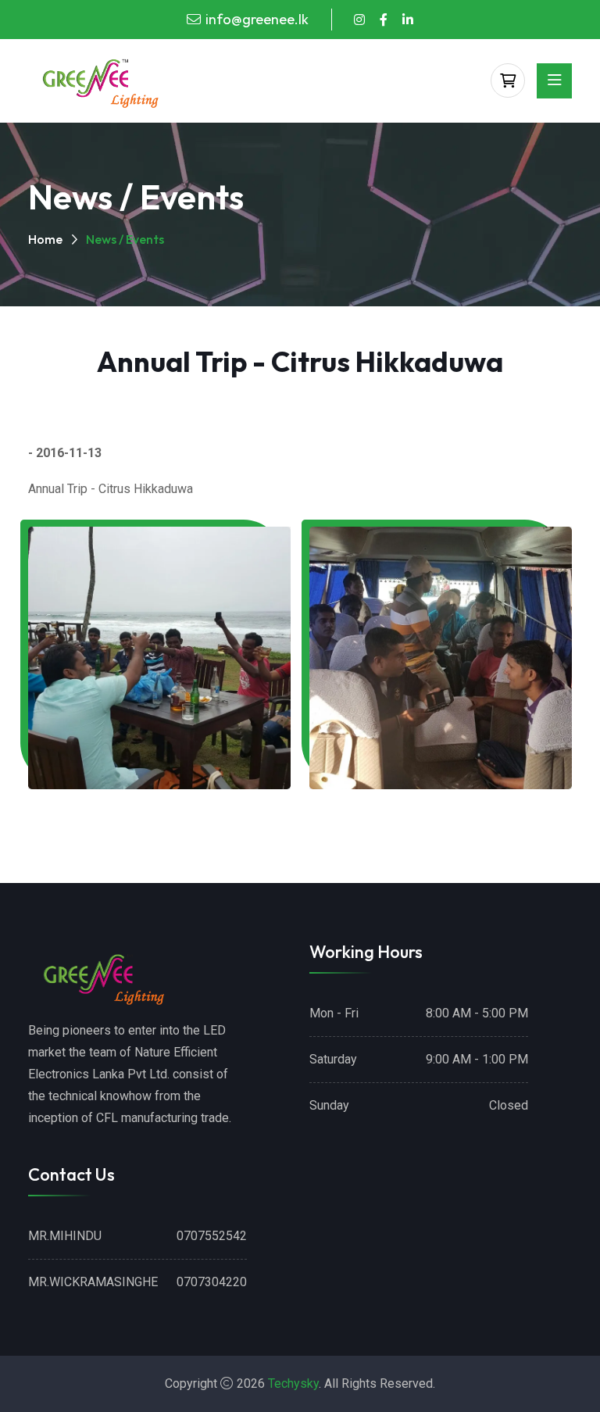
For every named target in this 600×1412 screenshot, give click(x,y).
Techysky (293, 1383)
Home (45, 239)
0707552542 (212, 1235)
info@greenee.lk (257, 19)
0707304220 (212, 1281)
